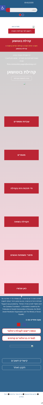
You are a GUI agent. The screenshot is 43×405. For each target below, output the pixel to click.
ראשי (35, 46)
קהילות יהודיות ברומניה (14, 46)
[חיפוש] (8, 10)
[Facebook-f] (23, 15)
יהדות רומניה (28, 46)
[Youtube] (20, 15)
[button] (14, 27)
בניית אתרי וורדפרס (16, 394)
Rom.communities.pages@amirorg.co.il (21, 64)
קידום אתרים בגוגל (31, 394)
